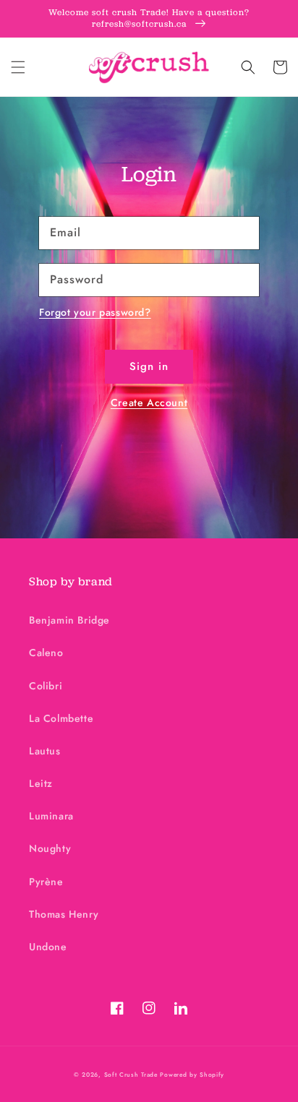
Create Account (149, 402)
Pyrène (46, 881)
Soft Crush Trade (131, 1074)
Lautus (45, 751)
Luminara (51, 816)
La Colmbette (61, 718)
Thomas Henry (63, 914)
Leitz (41, 783)
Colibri (45, 686)
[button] (18, 67)
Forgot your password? (95, 312)
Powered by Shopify (192, 1074)
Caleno (46, 652)
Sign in (149, 366)
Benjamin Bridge (69, 620)
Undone (48, 946)
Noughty (50, 848)
